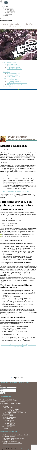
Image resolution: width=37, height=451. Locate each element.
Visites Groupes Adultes (13, 76)
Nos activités (6, 72)
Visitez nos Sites (7, 78)
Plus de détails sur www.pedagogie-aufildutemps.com (14, 191)
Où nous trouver (7, 14)
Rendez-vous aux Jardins (13, 65)
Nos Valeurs (10, 9)
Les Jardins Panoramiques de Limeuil (17, 83)
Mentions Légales (26, 449)
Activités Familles (8, 415)
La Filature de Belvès (12, 79)
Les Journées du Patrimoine (14, 69)
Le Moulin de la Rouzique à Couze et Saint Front (16, 435)
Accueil (5, 6)
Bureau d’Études (8, 86)
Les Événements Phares (9, 62)
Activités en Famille (12, 75)
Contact (5, 15)
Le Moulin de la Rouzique (14, 81)
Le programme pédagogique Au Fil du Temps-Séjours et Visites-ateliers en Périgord (18, 345)
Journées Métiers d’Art (13, 64)
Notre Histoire (11, 11)
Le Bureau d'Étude (8, 439)
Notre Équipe (10, 422)
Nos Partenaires (11, 12)
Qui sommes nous (8, 8)
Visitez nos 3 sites (8, 407)
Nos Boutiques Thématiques (14, 84)
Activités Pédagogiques (13, 73)
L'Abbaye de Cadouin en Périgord (12, 443)
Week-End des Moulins (13, 67)
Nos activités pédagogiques (10, 441)
